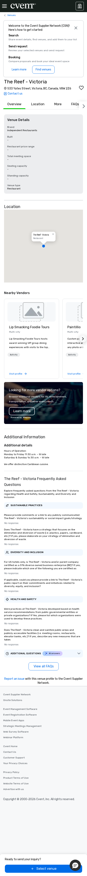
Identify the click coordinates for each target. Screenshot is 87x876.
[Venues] (80, 6)
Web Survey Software (16, 731)
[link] (31, 312)
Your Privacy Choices (15, 763)
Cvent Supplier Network (17, 694)
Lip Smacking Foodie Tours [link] (29, 327)
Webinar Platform (13, 737)
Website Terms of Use (16, 783)
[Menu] (4, 6)
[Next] (83, 105)
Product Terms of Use (16, 777)
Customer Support (14, 757)
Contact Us (9, 752)
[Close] (76, 28)
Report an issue (14, 679)
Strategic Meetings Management (22, 726)
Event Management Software (20, 709)
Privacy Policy (11, 772)
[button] (43, 246)
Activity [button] (14, 355)
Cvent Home (10, 746)
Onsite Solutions (12, 700)
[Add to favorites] (81, 87)
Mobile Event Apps (13, 720)
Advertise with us (13, 789)
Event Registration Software (20, 714)
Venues (11, 15)
